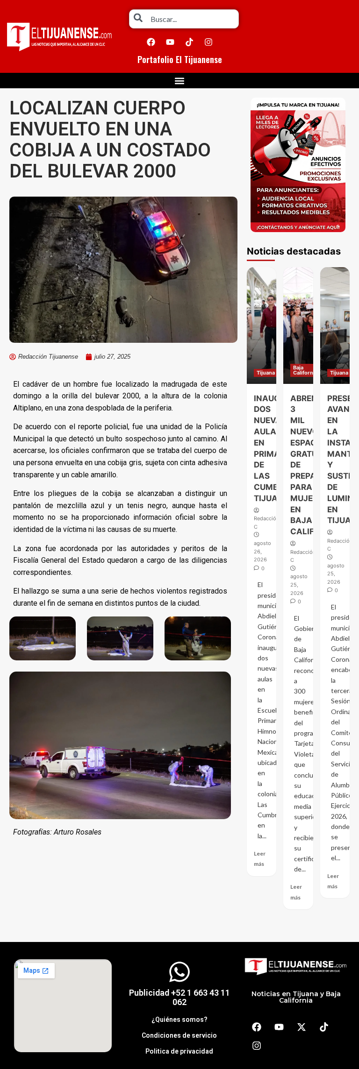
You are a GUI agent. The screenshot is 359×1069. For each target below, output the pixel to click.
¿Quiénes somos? (179, 1019)
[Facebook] (151, 42)
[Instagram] (208, 42)
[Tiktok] (189, 42)
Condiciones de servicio (179, 1035)
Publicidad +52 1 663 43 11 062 (179, 997)
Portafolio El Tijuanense (179, 59)
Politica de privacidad (179, 1051)
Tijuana (266, 372)
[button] (179, 80)
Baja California (305, 370)
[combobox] (184, 18)
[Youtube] (170, 42)
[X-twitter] (301, 1027)
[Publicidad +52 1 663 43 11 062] (179, 972)
